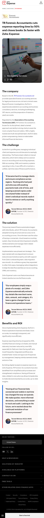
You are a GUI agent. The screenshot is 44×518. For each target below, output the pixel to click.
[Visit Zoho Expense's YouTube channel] (3, 451)
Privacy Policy (34, 498)
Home (4, 8)
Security (15, 495)
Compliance (23, 495)
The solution (9, 222)
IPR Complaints (34, 495)
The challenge (10, 145)
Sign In (41, 2)
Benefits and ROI (12, 323)
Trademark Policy (10, 501)
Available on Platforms (13, 470)
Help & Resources (10, 458)
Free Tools (7, 481)
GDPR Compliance (33, 501)
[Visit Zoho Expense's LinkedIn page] (11, 451)
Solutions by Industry (12, 464)
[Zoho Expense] (9, 3)
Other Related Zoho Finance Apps (17, 487)
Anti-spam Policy (11, 498)
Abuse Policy (22, 504)
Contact (8, 495)
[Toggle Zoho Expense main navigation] (2, 515)
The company (10, 91)
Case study (10, 8)
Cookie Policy (21, 501)
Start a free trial (24, 515)
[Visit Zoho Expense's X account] (7, 451)
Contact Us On (9, 475)
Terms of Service (23, 498)
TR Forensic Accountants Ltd (24, 96)
